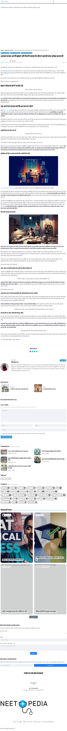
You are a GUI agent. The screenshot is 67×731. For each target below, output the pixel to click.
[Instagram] (64, 1)
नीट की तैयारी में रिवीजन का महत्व (49, 389)
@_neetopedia (33, 688)
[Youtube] (65, 1)
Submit (34, 653)
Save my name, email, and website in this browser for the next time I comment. (23, 433)
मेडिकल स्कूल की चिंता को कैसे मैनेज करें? (12, 560)
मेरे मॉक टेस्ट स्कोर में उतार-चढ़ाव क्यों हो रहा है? (19, 389)
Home (2, 50)
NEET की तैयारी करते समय (7, 188)
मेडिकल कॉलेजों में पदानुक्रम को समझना (46, 611)
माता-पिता (8, 71)
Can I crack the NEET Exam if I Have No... (18, 451)
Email (1, 637)
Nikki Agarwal (13, 61)
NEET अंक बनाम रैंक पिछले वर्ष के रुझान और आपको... (53, 459)
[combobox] (33, 633)
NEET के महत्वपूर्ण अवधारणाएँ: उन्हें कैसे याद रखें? (14, 611)
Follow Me (63, 360)
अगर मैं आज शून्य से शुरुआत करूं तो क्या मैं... (51, 451)
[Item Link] (4, 452)
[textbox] (33, 633)
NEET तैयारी (7, 110)
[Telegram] (7, 479)
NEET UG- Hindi (9, 50)
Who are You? (3, 631)
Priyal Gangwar (39, 515)
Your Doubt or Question (6, 643)
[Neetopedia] (5, 1)
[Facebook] (2, 479)
